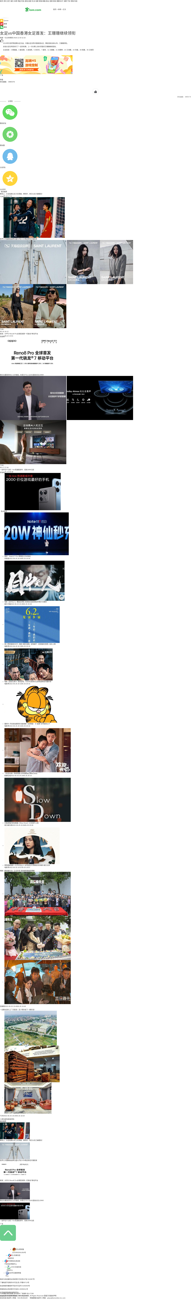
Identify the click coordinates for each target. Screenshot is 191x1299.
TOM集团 (3, 1293)
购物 (72, 1)
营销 (40, 1)
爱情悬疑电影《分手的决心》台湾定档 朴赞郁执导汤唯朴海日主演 (27, 865)
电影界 (6, 646)
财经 (54, 1)
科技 (75, 1)
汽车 (68, 1)
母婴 (36, 1)
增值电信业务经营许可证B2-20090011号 (14, 1289)
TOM (2, 196)
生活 (33, 1)
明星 (19, 1)
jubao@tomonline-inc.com (56, 1298)
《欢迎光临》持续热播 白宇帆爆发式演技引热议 (20, 773)
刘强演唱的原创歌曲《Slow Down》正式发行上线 (21, 823)
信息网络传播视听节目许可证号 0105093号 (15, 1286)
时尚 (22, 1)
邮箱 (44, 1)
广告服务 (23, 1293)
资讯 (5, 1)
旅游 (29, 1)
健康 (58, 1)
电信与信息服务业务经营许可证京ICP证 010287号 (17, 1279)
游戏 (26, 1)
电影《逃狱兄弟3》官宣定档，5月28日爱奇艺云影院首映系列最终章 (27, 681)
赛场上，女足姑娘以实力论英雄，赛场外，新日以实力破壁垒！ (21, 194)
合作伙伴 (17, 1293)
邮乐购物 (10, 1293)
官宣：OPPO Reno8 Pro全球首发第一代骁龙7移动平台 (19, 334)
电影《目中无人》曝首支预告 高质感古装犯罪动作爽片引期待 (25, 602)
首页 (1, 1)
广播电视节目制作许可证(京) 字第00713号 (14, 1282)
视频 (51, 1)
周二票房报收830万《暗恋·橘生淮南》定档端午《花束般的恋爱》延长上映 (30, 644)
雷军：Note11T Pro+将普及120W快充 (17, 556)
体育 (15, 1)
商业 (47, 1)
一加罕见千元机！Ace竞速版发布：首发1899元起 (17, 470)
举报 (1, 79)
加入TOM (30, 1293)
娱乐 (12, 1)
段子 (61, 1)
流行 (8, 1)
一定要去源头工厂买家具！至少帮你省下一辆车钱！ (18, 1009)
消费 (65, 1)
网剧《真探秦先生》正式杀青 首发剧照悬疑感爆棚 (17, 871)
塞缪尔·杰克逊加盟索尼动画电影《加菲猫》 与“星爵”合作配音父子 (27, 724)
